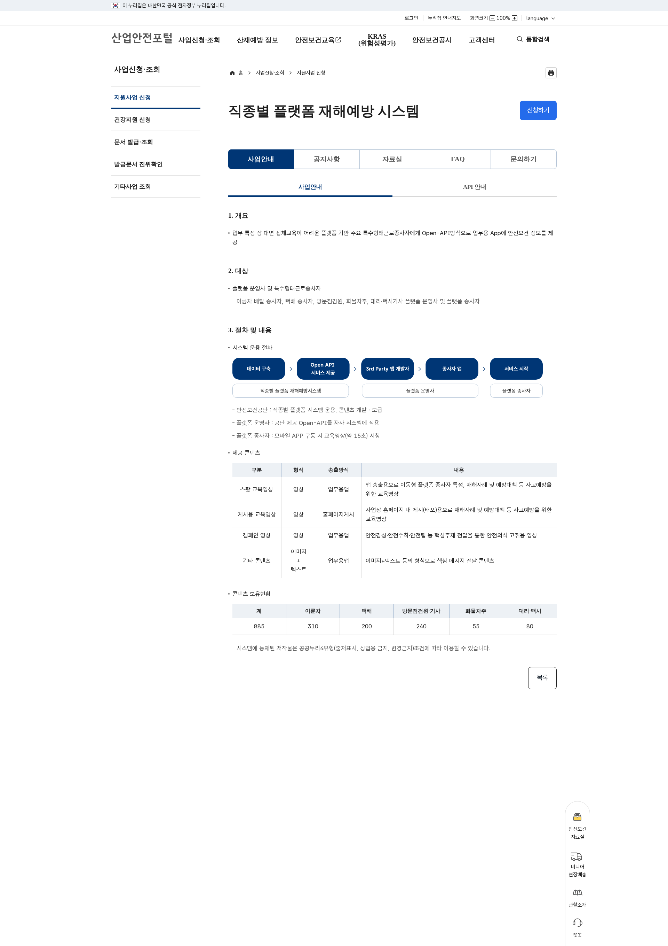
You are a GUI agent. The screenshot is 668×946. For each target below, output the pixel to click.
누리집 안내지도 (444, 18)
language (540, 18)
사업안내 (310, 187)
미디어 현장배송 (577, 871)
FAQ (458, 159)
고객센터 (481, 44)
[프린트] (551, 72)
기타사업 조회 (132, 186)
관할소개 (577, 905)
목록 (542, 678)
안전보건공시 (432, 40)
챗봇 (577, 935)
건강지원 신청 (132, 119)
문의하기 (523, 159)
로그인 (411, 18)
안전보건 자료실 (577, 833)
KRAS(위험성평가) (377, 43)
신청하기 (538, 110)
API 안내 (474, 187)
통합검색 (538, 39)
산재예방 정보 (257, 44)
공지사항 (326, 159)
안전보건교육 (315, 40)
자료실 (392, 159)
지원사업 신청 (132, 101)
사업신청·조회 (199, 44)
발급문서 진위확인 (138, 164)
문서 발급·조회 (133, 142)
